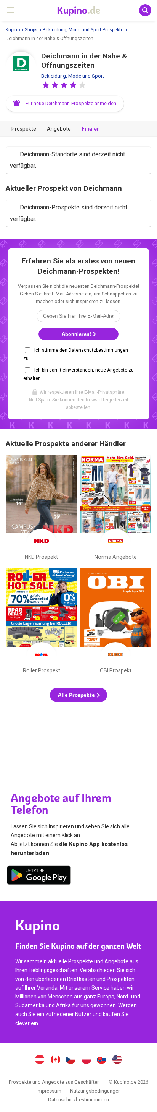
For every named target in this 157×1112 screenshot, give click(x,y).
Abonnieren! (77, 334)
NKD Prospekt (41, 509)
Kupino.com (117, 1060)
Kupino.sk (101, 1060)
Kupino (13, 29)
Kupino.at (39, 1060)
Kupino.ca (55, 1060)
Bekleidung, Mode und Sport (72, 76)
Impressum (49, 1091)
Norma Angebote (115, 509)
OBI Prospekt (115, 622)
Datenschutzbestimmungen (78, 1099)
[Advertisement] (78, 735)
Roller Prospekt (41, 622)
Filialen (91, 129)
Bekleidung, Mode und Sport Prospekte (83, 29)
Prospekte (23, 129)
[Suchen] (145, 10)
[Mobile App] (39, 876)
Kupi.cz (71, 1060)
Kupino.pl (86, 1060)
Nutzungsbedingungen (95, 1091)
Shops (31, 29)
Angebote (59, 129)
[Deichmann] (21, 67)
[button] (45, 84)
